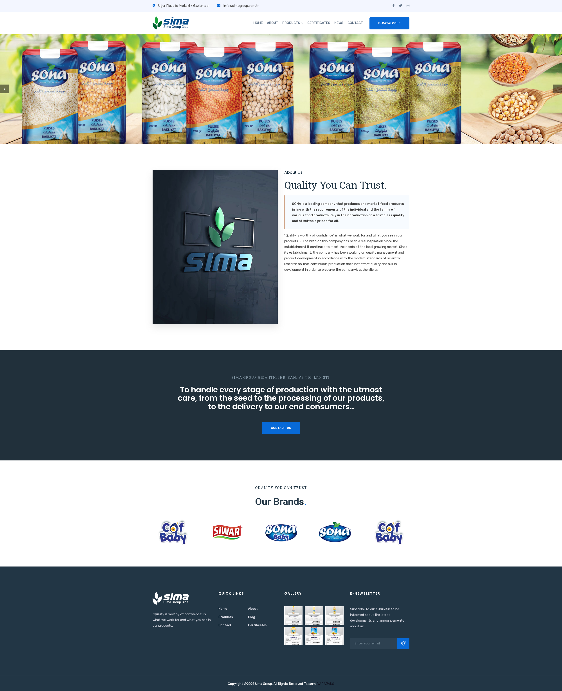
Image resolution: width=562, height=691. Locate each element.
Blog (251, 617)
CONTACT (355, 23)
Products (225, 617)
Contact (224, 625)
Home (222, 609)
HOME (258, 23)
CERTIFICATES (318, 23)
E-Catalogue (389, 23)
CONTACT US (281, 427)
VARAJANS (325, 684)
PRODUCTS (291, 23)
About (253, 609)
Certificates (257, 625)
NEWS (338, 23)
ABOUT (272, 23)
